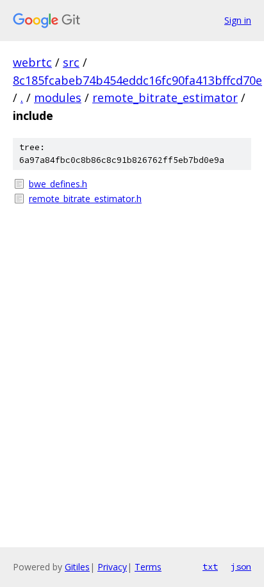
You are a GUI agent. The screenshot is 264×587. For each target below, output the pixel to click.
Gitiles (77, 567)
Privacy (112, 567)
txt (210, 566)
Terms (148, 567)
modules (57, 97)
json (241, 566)
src (71, 62)
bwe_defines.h (58, 184)
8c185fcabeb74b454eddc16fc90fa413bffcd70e (137, 80)
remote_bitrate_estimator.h (85, 198)
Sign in (237, 20)
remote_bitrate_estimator (165, 97)
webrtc (32, 62)
